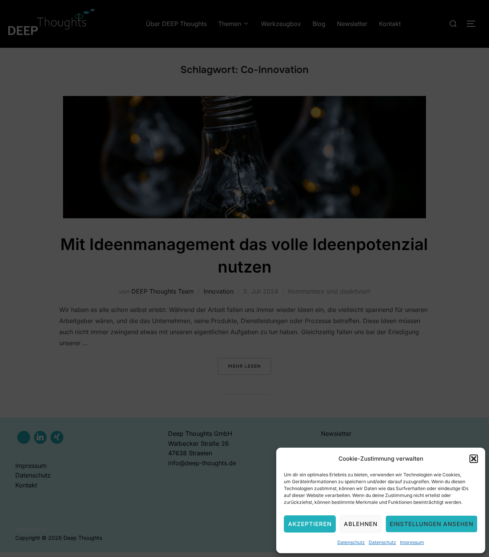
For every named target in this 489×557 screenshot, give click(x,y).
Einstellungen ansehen (431, 524)
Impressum (412, 542)
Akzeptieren (310, 524)
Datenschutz (351, 542)
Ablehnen (360, 524)
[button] (474, 459)
